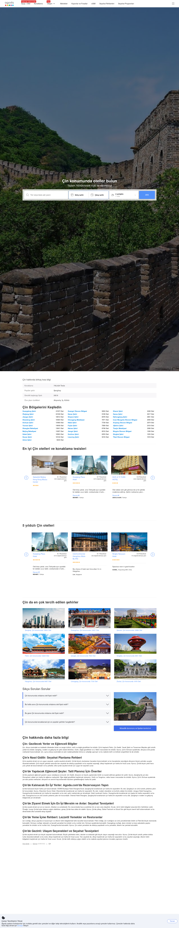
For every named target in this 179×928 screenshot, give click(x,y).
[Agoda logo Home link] (9, 3)
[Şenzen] (136, 618)
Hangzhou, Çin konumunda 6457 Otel (38, 681)
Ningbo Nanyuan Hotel (118, 555)
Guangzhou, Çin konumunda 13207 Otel (85, 630)
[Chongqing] (90, 669)
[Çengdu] (90, 643)
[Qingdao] (136, 643)
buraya (20, 925)
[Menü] (173, 3)
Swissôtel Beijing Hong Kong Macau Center (40, 479)
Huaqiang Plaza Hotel (79, 478)
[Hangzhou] (44, 669)
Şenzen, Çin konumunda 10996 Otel (129, 630)
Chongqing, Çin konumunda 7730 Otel (84, 681)
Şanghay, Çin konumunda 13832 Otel (38, 630)
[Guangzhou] (90, 618)
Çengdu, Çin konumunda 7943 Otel (83, 656)
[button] (67, 695)
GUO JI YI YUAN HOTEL (118, 478)
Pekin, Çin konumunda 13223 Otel (37, 656)
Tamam (172, 921)
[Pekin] (44, 643)
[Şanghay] (44, 618)
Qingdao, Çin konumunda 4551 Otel (129, 656)
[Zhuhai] (136, 669)
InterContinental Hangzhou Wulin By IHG (79, 556)
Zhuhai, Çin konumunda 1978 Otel (129, 681)
